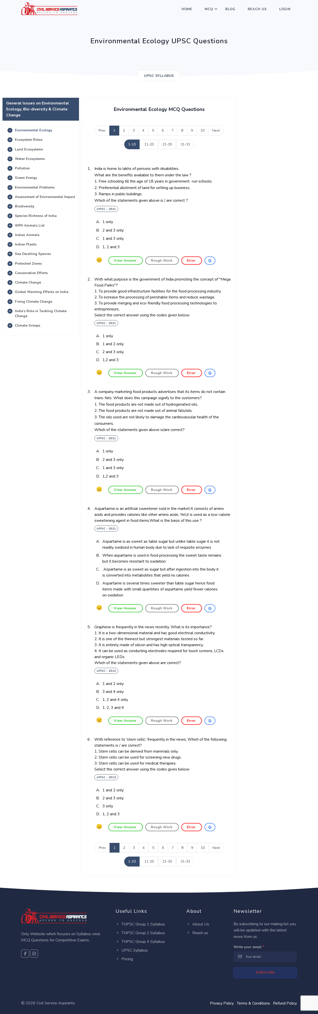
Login (285, 9)
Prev (102, 130)
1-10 (132, 144)
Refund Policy (285, 1003)
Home (187, 9)
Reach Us (257, 9)
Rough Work (162, 260)
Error (192, 260)
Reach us (199, 933)
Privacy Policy (222, 1003)
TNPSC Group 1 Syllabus (142, 924)
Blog (230, 9)
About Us (200, 924)
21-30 (167, 144)
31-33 (185, 144)
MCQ (209, 9)
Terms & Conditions (253, 1003)
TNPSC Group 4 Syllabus (142, 941)
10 (202, 130)
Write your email (249, 947)
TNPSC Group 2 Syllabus (142, 933)
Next (216, 130)
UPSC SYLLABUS (159, 75)
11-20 (149, 144)
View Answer (125, 260)
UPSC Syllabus (134, 950)
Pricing (126, 959)
